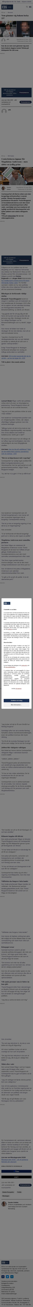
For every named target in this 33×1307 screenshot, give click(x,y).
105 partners (18, 688)
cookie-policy (24, 665)
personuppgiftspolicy (10, 667)
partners (10, 629)
